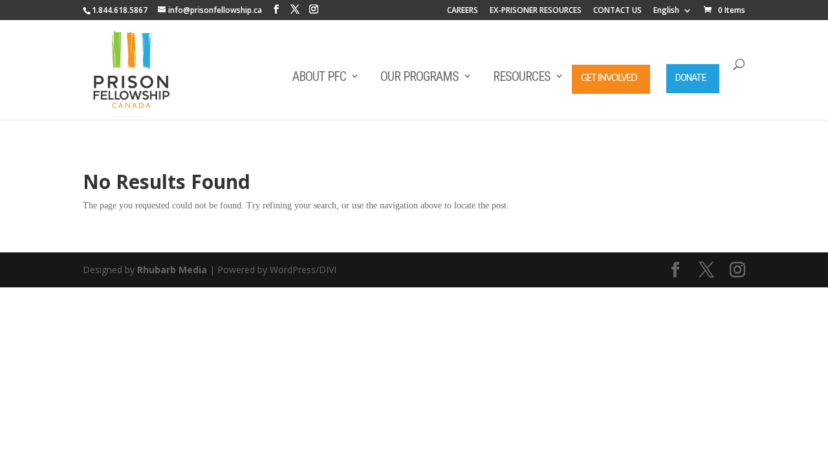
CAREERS (462, 11)
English (666, 11)
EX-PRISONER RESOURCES (536, 11)
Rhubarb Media (172, 269)
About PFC (319, 76)
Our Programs (419, 76)
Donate (690, 77)
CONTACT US (617, 11)
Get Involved (609, 78)
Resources (521, 76)
